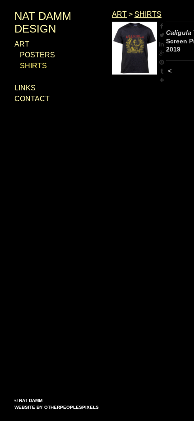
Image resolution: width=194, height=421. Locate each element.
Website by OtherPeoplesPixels (56, 407)
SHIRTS (33, 66)
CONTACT (32, 99)
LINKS (25, 88)
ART (21, 44)
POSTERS (37, 55)
